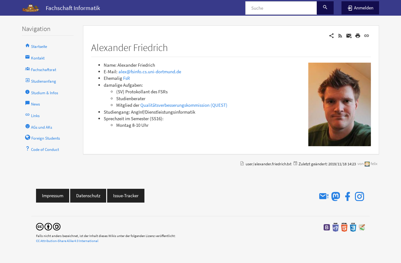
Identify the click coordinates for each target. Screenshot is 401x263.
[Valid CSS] (353, 226)
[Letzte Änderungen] (340, 35)
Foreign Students (45, 138)
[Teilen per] (331, 35)
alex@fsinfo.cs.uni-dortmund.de (149, 72)
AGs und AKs (41, 127)
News (35, 104)
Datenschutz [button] (88, 196)
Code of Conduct (44, 149)
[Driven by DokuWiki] (362, 226)
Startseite (38, 46)
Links (34, 115)
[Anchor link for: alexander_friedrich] (173, 47)
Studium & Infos (44, 92)
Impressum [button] (52, 196)
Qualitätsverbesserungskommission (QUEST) (183, 105)
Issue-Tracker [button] (125, 196)
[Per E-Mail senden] (349, 35)
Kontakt (37, 58)
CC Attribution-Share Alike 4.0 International (67, 241)
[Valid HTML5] (344, 226)
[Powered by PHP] (335, 226)
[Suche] (325, 7)
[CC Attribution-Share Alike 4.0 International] (48, 226)
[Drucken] (358, 35)
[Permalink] (366, 35)
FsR (126, 78)
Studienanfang (43, 81)
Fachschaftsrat (43, 69)
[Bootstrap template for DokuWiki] (327, 226)
